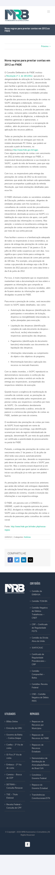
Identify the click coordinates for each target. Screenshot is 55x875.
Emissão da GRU (14, 728)
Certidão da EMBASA (37, 593)
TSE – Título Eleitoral (12, 796)
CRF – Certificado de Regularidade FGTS (40, 627)
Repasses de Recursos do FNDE (40, 736)
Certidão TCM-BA (39, 601)
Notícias (27, 537)
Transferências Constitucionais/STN (40, 796)
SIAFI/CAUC (37, 648)
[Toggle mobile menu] (48, 11)
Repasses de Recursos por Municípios (38, 724)
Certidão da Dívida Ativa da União (40, 639)
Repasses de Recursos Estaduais (37, 748)
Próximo (44, 46)
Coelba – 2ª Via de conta (14, 746)
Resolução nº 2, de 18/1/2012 (19, 76)
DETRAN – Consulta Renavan (14, 786)
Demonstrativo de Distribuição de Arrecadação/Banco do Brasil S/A (40, 763)
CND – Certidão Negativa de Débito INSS (40, 697)
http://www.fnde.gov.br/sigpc (25, 150)
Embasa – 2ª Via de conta (13, 766)
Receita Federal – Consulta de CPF (14, 806)
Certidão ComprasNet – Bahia (38, 674)
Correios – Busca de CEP (14, 776)
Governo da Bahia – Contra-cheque (14, 736)
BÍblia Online (12, 721)
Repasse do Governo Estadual (40, 786)
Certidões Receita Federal (40, 686)
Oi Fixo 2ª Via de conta (14, 756)
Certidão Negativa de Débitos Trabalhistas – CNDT (40, 613)
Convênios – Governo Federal (39, 776)
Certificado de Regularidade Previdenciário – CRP (39, 659)
